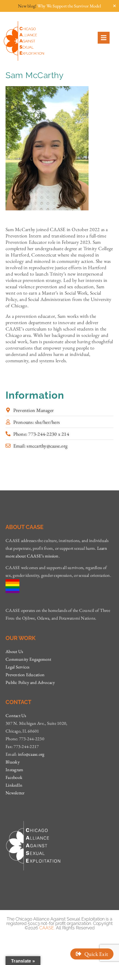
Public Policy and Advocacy (30, 682)
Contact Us (16, 715)
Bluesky (13, 762)
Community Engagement (28, 659)
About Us (14, 651)
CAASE (46, 927)
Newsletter (15, 793)
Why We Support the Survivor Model (69, 6)
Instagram (14, 770)
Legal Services (18, 667)
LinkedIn (14, 785)
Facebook (14, 777)
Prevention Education (25, 675)
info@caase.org (31, 754)
